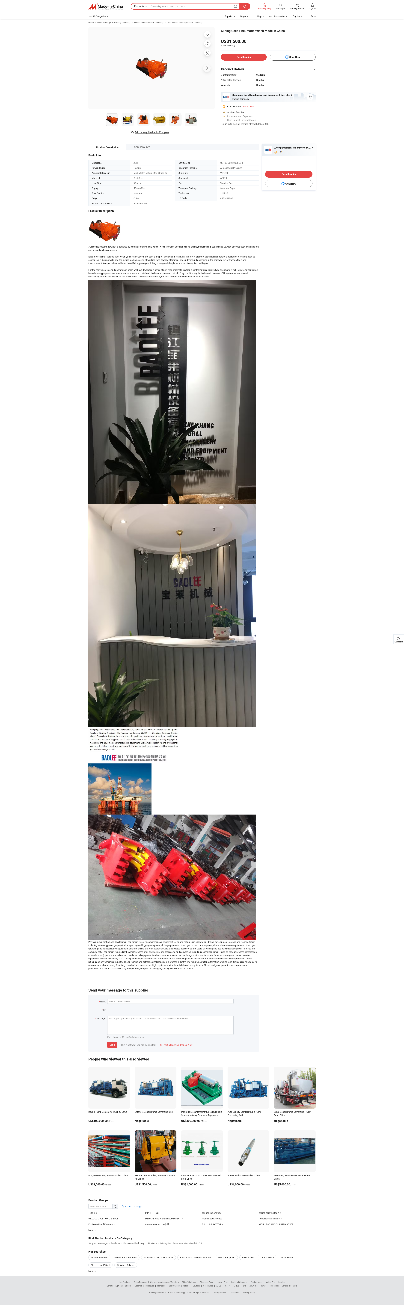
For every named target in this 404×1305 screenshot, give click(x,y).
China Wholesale (189, 1282)
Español (138, 1285)
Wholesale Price (206, 1282)
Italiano (186, 1285)
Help (259, 16)
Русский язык (174, 1285)
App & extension (277, 16)
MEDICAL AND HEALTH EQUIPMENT (163, 1218)
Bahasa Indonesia (289, 1285)
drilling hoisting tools (269, 1212)
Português (149, 1285)
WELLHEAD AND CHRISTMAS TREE (276, 1224)
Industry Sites (222, 1282)
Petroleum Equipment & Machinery (148, 22)
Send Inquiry (244, 57)
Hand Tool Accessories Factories (196, 1257)
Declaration (235, 1292)
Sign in (312, 8)
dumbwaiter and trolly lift (157, 1224)
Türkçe (263, 1285)
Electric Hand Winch (100, 1265)
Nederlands (208, 1285)
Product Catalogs (133, 1206)
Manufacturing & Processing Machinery (114, 22)
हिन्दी (244, 1285)
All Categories (99, 16)
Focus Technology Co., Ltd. (181, 1292)
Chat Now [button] (294, 57)
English (128, 1285)
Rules (313, 16)
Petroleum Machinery (269, 1218)
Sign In (226, 123)
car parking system (211, 1212)
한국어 (227, 1285)
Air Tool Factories (99, 1257)
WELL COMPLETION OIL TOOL (103, 1218)
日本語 (236, 1285)
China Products (140, 1282)
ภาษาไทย (254, 1285)
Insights (281, 1282)
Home (91, 22)
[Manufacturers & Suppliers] (105, 6)
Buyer (243, 16)
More (91, 1270)
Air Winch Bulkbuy (125, 1265)
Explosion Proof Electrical (100, 1224)
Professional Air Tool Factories (158, 1257)
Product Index (256, 1282)
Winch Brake (286, 1257)
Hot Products (124, 1282)
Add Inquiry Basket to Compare (152, 132)
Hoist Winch (248, 1257)
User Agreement (219, 1292)
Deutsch (196, 1285)
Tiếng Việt (274, 1285)
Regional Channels (239, 1282)
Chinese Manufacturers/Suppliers (164, 1282)
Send (112, 1044)
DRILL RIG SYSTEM (211, 1224)
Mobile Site (270, 1282)
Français (161, 1285)
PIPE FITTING (152, 1212)
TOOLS (91, 1212)
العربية (218, 1285)
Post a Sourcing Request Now (176, 1044)
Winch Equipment (226, 1257)
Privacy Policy (249, 1292)
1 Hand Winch (267, 1257)
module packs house (212, 1218)
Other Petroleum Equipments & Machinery (184, 22)
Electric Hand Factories (125, 1257)
